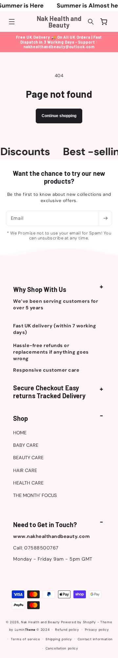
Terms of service (25, 639)
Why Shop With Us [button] (40, 289)
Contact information (95, 639)
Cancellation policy (62, 648)
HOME (20, 433)
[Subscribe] (105, 218)
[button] (11, 21)
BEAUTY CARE (28, 458)
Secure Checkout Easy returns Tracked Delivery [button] (49, 392)
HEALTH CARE (28, 483)
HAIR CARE (25, 470)
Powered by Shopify (78, 622)
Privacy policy (97, 629)
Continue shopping (59, 115)
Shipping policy (59, 639)
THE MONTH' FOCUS (35, 495)
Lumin (25, 629)
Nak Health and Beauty (40, 622)
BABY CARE (25, 445)
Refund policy (67, 629)
